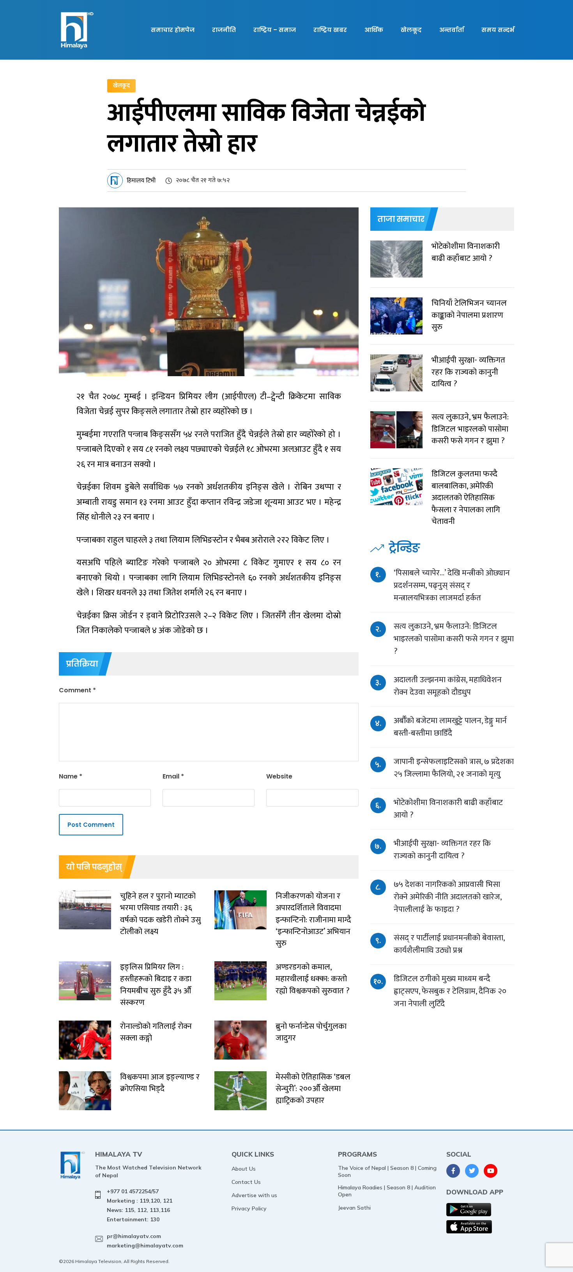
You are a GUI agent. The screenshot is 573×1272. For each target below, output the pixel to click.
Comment (77, 690)
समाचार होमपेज (173, 30)
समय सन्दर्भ (497, 30)
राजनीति (224, 30)
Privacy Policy (249, 1208)
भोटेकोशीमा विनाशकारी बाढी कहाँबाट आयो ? (448, 809)
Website (279, 776)
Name (70, 776)
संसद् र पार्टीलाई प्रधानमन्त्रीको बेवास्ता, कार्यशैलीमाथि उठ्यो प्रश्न (449, 944)
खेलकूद (411, 30)
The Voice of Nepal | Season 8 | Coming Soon (387, 1171)
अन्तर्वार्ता (451, 30)
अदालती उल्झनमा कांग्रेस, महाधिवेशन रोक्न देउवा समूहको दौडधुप (448, 686)
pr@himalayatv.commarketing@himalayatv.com (145, 1241)
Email (173, 776)
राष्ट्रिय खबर (330, 30)
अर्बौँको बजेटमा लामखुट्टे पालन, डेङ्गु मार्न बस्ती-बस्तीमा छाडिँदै (450, 727)
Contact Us (246, 1181)
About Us (244, 1168)
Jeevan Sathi (354, 1207)
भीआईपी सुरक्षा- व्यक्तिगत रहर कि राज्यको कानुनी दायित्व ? (442, 850)
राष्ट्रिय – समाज (274, 30)
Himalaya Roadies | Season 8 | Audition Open (387, 1191)
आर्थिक (373, 30)
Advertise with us (254, 1195)
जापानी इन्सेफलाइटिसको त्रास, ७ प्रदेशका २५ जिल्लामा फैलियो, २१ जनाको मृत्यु (454, 768)
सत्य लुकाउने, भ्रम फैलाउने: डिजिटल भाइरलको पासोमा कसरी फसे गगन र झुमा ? (454, 638)
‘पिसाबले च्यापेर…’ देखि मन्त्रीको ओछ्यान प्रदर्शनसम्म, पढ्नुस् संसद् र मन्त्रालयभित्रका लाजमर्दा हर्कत (452, 585)
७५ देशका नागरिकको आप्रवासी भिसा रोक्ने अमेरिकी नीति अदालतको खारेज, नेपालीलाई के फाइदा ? (447, 896)
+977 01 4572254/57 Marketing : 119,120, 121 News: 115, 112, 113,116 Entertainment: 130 (139, 1205)
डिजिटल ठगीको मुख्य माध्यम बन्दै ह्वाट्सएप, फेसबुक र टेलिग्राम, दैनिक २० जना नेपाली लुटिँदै (450, 991)
